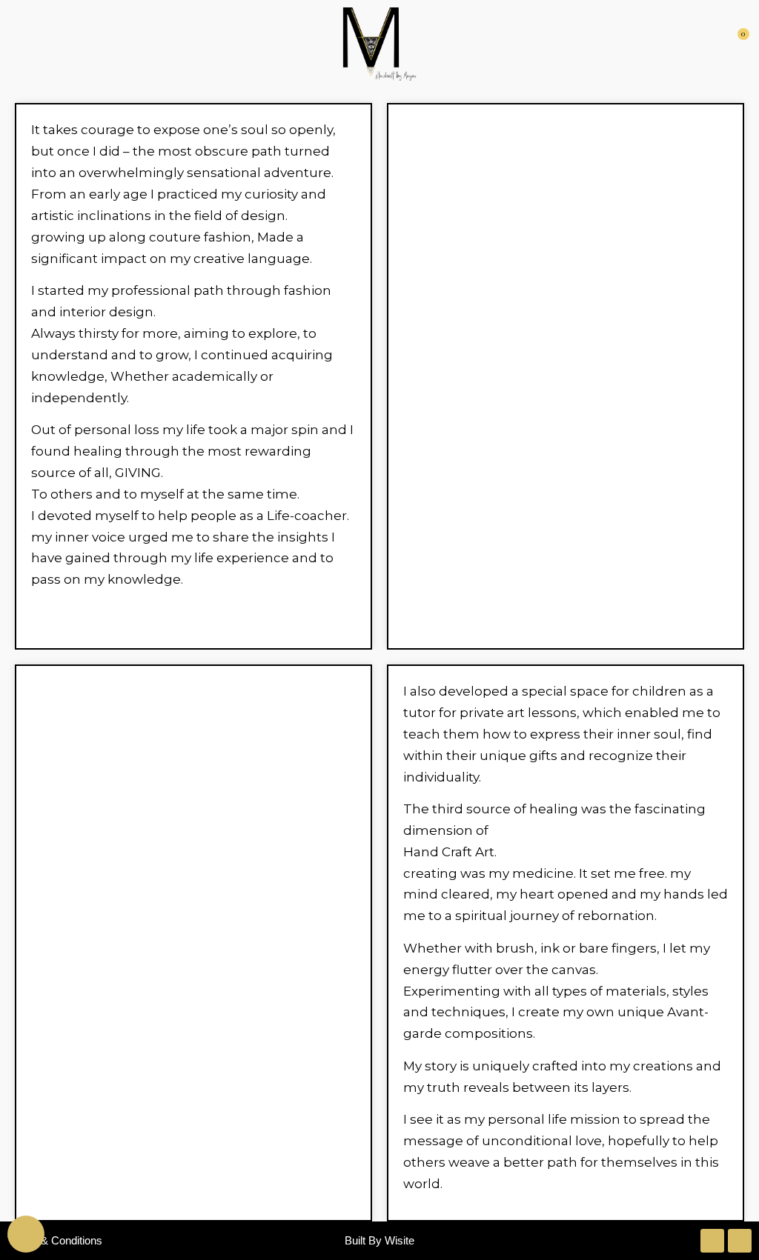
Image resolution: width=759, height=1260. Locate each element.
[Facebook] (740, 1241)
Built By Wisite (379, 1240)
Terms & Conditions (54, 1240)
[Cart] (739, 44)
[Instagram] (712, 1241)
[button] (17, 44)
